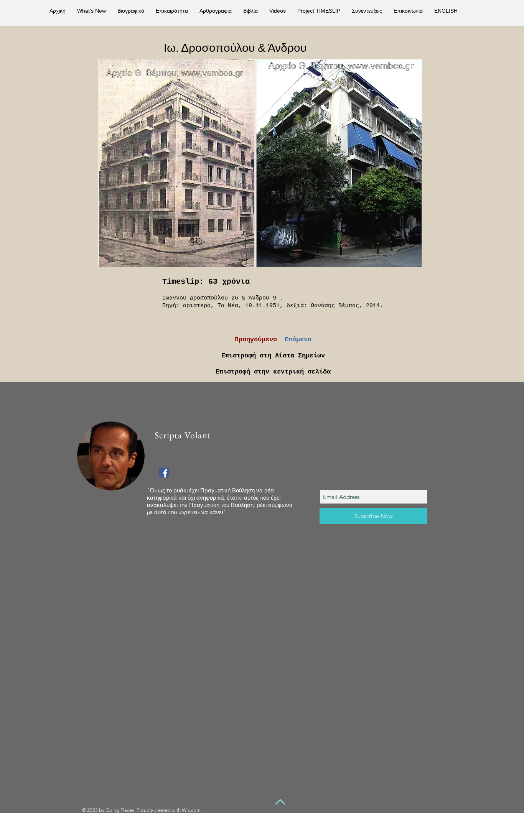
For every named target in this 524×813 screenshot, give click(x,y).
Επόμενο (298, 339)
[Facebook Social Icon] (164, 472)
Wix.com (191, 810)
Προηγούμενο (258, 339)
